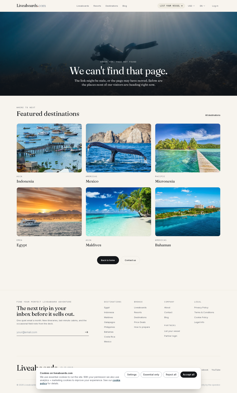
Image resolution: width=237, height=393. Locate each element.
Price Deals (140, 322)
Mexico (107, 341)
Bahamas (109, 332)
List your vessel (170, 6)
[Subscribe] (86, 332)
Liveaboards (83, 6)
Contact (168, 312)
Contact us (130, 260)
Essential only (151, 374)
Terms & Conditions (204, 312)
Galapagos (109, 322)
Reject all (171, 374)
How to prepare (142, 327)
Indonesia (109, 312)
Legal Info (199, 322)
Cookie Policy (201, 317)
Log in (215, 6)
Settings (132, 374)
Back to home (108, 260)
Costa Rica (109, 336)
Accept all (188, 374)
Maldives (108, 317)
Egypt (107, 307)
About (167, 307)
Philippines (109, 327)
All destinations (212, 115)
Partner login (170, 336)
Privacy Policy (201, 307)
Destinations (112, 6)
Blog (125, 6)
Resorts (97, 6)
